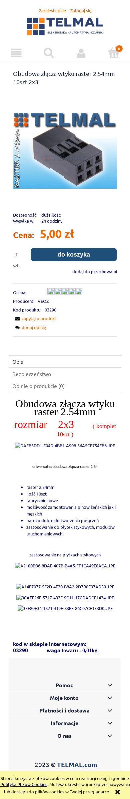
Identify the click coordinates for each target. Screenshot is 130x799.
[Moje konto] (81, 53)
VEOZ (43, 301)
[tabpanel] (65, 511)
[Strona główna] (65, 25)
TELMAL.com (77, 764)
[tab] (65, 361)
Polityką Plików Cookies (23, 784)
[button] (16, 53)
